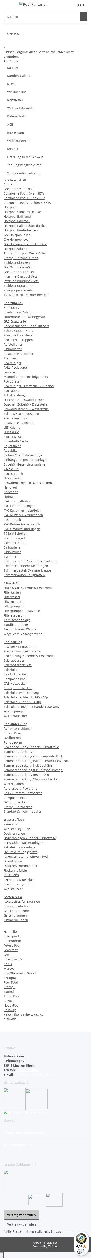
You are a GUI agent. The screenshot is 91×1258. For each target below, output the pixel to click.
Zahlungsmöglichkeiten (24, 165)
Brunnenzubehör (16, 906)
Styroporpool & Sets (18, 290)
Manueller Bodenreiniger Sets (26, 377)
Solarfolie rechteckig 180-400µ (26, 697)
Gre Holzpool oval (16, 239)
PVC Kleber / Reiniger (19, 506)
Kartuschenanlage (17, 620)
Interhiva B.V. (13, 959)
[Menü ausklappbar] (9, 5)
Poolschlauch (13, 473)
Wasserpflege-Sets (17, 829)
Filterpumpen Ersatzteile (22, 611)
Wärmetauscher (15, 716)
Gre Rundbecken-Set (19, 272)
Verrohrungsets (15, 538)
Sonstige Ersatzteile (18, 335)
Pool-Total (11, 982)
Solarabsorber (14, 660)
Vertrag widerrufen (21, 1215)
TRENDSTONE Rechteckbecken (26, 295)
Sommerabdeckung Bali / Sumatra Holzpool (36, 761)
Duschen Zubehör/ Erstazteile (25, 404)
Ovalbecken (12, 738)
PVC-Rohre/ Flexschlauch (22, 524)
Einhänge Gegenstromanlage (25, 460)
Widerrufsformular (21, 108)
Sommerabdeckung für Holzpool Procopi (33, 770)
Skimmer (10, 556)
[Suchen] (83, 16)
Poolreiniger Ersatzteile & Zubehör (29, 386)
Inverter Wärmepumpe (20, 646)
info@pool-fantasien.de (32, 1074)
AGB (10, 124)
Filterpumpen (14, 606)
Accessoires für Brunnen (22, 901)
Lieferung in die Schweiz (25, 157)
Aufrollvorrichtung (17, 728)
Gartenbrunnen (15, 915)
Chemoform (12, 941)
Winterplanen (14, 784)
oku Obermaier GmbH (20, 973)
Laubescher (12, 372)
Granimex (11, 950)
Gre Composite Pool (18, 189)
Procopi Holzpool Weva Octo (24, 253)
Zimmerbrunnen (16, 920)
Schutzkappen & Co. (18, 330)
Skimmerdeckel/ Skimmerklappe (27, 570)
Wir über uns (17, 92)
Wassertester (13, 889)
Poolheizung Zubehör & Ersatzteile (29, 656)
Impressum (15, 132)
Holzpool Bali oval (17, 221)
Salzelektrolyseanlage (19, 847)
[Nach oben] (2, 1255)
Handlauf (10, 487)
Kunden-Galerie (18, 76)
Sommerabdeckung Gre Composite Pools (34, 756)
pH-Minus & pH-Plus (19, 879)
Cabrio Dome (13, 733)
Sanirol (9, 991)
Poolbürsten (12, 381)
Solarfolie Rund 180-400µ (22, 702)
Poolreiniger (12, 363)
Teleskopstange (15, 395)
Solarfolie (10, 670)
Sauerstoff (11, 824)
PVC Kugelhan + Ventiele (22, 510)
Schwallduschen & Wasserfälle (26, 409)
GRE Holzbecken (15, 683)
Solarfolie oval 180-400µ (21, 693)
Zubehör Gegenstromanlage (24, 464)
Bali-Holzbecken (15, 674)
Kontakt (12, 67)
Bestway (10, 1010)
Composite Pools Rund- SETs (25, 198)
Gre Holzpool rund (17, 235)
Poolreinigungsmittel (19, 884)
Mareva (9, 968)
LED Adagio (12, 427)
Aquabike (10, 450)
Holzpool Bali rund (17, 216)
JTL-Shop (53, 1246)
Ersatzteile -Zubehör (19, 354)
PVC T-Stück (12, 520)
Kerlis (8, 964)
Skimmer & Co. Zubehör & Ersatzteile (31, 561)
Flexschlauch (13, 478)
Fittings (9, 497)
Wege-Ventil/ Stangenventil (24, 634)
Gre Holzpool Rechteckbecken (25, 244)
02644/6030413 (27, 1070)
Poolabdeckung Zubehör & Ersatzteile (31, 747)
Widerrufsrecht (18, 141)
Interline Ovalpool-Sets (20, 276)
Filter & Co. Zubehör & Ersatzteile (28, 588)
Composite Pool (15, 679)
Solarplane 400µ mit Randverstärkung (32, 706)
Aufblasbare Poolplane (20, 788)
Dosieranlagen (14, 833)
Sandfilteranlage (16, 625)
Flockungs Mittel (16, 870)
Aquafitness (12, 446)
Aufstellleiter (13, 344)
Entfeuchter (12, 307)
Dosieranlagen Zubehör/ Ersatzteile (30, 838)
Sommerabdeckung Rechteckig (26, 774)
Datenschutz (16, 116)
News (11, 84)
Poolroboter (12, 390)
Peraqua (10, 978)
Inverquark (12, 936)
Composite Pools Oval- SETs (24, 193)
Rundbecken (13, 742)
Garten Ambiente (16, 911)
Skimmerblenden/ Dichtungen (26, 566)
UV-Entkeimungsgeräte (20, 852)
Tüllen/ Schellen (15, 533)
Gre (6, 955)
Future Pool (12, 945)
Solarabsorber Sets (18, 665)
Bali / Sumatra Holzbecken (23, 793)
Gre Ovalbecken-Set (18, 267)
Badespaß (11, 492)
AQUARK (10, 1019)
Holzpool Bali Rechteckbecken (25, 226)
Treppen (10, 358)
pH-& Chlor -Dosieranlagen (23, 843)
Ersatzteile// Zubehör (19, 312)
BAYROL (9, 1001)
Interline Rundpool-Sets (21, 281)
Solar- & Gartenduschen (21, 414)
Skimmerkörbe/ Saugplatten (24, 575)
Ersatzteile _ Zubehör (19, 423)
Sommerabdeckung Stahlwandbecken (31, 779)
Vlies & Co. (11, 469)
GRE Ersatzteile (15, 321)
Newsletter (15, 100)
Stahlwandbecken (17, 262)
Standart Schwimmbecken (23, 811)
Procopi (9, 987)
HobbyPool (11, 1005)
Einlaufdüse (12, 552)
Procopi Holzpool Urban (21, 258)
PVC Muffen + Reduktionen (23, 515)
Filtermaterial (13, 601)
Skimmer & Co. (14, 543)
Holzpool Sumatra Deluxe (22, 212)
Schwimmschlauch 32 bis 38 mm (28, 483)
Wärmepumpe (14, 711)
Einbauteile (12, 547)
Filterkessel (12, 597)
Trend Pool (11, 996)
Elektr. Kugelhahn (17, 501)
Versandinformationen (23, 173)
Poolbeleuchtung (16, 418)
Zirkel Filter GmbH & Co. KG (24, 1015)
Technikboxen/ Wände (20, 629)
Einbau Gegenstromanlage (23, 455)
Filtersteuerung (15, 615)
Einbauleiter (13, 349)
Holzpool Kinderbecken (21, 230)
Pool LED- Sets (14, 437)
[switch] (81, 1251)
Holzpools (11, 207)
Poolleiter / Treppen (18, 340)
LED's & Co (11, 432)
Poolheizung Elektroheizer (23, 651)
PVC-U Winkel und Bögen (22, 529)
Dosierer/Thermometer (21, 866)
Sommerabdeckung (18, 751)
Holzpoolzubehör (16, 249)
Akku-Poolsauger (16, 367)
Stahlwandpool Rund (19, 285)
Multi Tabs (11, 875)
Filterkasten (12, 592)
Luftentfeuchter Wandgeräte (25, 317)
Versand (69, 1231)
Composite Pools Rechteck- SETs (27, 202)
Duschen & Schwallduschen (24, 400)
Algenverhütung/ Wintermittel (26, 856)
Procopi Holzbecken (18, 688)
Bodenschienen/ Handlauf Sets (26, 326)
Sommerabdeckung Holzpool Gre (28, 765)
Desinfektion (13, 861)
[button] (64, 5)
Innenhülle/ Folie (16, 441)
